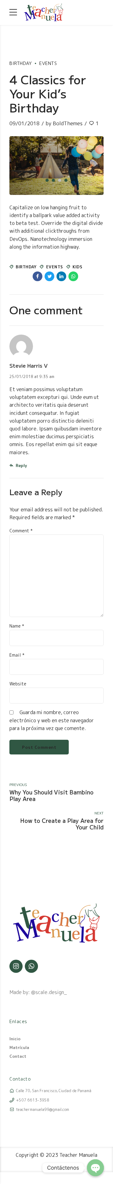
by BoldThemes (64, 123)
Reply (21, 465)
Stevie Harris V (28, 365)
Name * (16, 626)
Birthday (20, 63)
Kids (77, 267)
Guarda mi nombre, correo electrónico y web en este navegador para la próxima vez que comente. (51, 720)
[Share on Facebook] (37, 276)
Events (48, 63)
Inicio (14, 1039)
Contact (17, 1056)
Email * (16, 655)
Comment (21, 531)
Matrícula (19, 1047)
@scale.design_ (49, 992)
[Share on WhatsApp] (73, 276)
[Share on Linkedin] (61, 276)
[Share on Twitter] (49, 276)
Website (17, 684)
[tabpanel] (56, 165)
